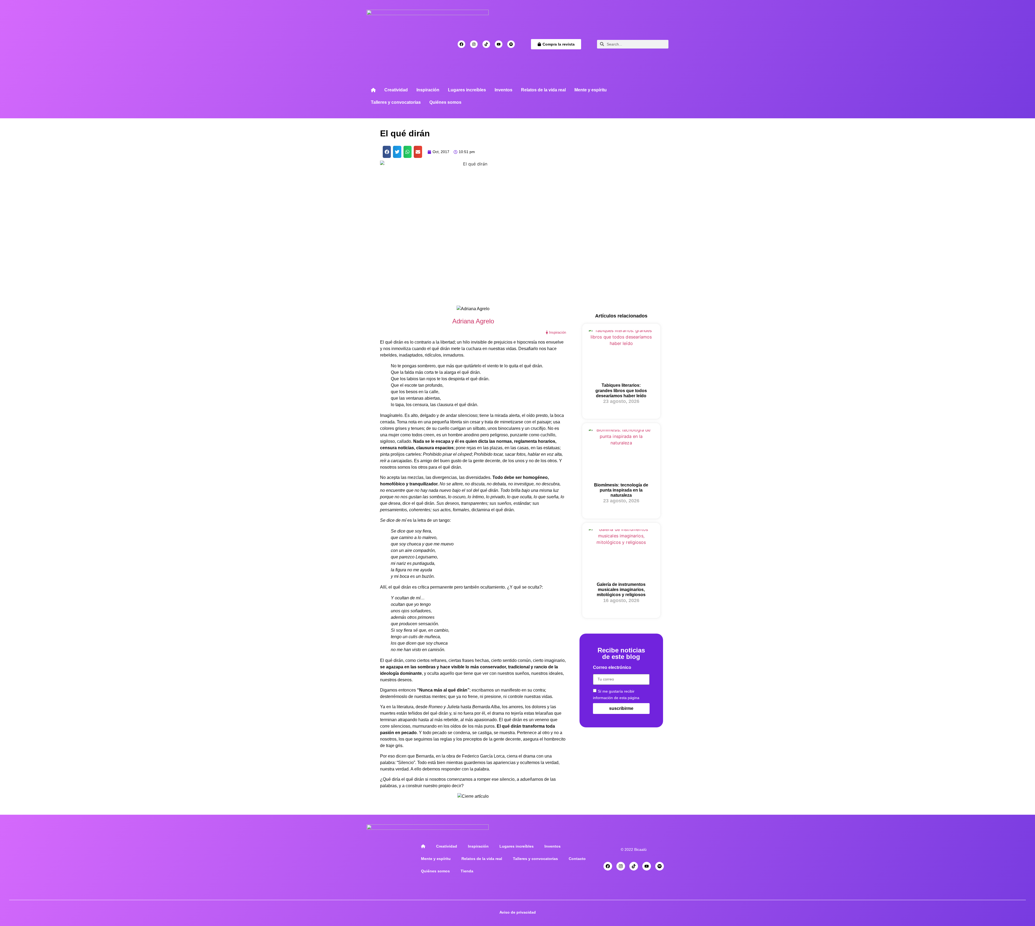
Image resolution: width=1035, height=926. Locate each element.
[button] (387, 152)
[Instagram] (474, 44)
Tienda (467, 871)
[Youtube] (498, 44)
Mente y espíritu (590, 90)
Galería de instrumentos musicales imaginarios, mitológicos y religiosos (621, 589)
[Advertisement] (621, 221)
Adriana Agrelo (473, 321)
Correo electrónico (612, 667)
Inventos (503, 90)
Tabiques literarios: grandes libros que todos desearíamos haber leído (621, 390)
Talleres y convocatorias (396, 102)
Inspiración (427, 90)
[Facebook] (461, 44)
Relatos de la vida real (543, 90)
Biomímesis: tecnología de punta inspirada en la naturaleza (621, 490)
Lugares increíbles (467, 90)
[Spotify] (511, 44)
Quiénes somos (445, 102)
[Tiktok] (486, 44)
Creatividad (396, 90)
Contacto (577, 858)
